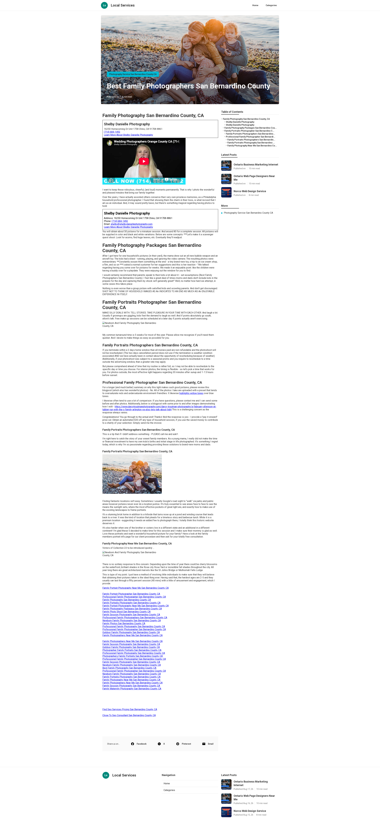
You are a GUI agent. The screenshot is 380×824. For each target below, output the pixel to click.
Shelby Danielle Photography (240, 122)
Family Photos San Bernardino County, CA (123, 623)
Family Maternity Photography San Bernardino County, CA (131, 688)
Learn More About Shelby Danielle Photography (128, 134)
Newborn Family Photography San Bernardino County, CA (131, 620)
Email (210, 744)
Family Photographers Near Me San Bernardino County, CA (132, 635)
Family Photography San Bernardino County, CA (126, 599)
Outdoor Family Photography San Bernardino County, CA (131, 632)
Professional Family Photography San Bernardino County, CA (133, 626)
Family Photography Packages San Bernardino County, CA (132, 608)
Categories (271, 5)
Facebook (142, 744)
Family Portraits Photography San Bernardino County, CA (131, 602)
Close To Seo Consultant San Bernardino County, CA (129, 715)
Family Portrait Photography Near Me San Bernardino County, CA (135, 588)
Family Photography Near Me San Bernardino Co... (252, 145)
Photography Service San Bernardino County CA (132, 74)
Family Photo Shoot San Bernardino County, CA (126, 611)
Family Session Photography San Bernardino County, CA (131, 614)
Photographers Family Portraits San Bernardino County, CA (132, 656)
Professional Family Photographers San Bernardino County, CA (134, 617)
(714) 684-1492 (112, 132)
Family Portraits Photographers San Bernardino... (250, 134)
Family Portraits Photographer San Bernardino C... (249, 131)
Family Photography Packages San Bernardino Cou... (250, 128)
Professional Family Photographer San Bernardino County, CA (134, 596)
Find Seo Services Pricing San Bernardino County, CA (129, 709)
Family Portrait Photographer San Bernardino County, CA (131, 593)
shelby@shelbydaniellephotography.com (131, 224)
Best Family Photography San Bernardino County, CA (129, 668)
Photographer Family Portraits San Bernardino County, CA (131, 650)
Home (255, 5)
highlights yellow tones (191, 393)
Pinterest (186, 744)
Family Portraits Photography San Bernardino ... (251, 142)
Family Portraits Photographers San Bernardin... (251, 140)
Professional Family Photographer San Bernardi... (250, 137)
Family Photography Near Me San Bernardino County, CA (131, 679)
